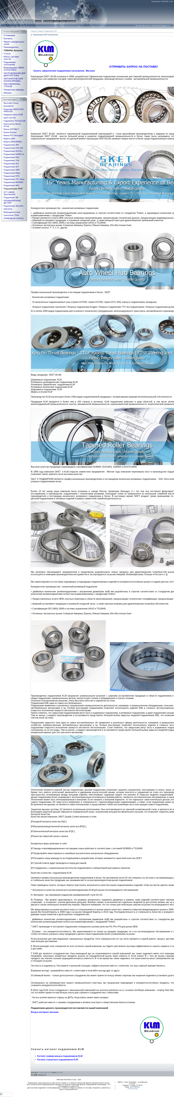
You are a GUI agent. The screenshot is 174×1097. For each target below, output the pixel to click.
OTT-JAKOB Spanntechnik (9, 193)
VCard (130, 1088)
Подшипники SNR (11, 170)
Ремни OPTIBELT (11, 129)
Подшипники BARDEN (13, 182)
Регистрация (48, 21)
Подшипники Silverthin (13, 206)
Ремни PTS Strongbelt (13, 135)
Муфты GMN (9, 138)
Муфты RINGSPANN (13, 142)
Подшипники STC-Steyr (14, 179)
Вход (56, 21)
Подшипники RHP (13, 188)
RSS (168, 25)
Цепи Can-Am (10, 118)
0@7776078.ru (135, 1087)
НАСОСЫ (8, 209)
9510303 (60, 1072)
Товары (40, 31)
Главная (38, 21)
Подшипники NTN (11, 176)
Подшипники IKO (11, 163)
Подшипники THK (11, 160)
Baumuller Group (11, 103)
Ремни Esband (10, 132)
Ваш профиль (71, 21)
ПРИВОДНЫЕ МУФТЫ (13, 218)
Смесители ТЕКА (11, 215)
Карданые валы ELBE (13, 114)
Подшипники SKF (11, 145)
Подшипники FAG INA (13, 148)
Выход (63, 21)
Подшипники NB (11, 197)
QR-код (134, 1088)
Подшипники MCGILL (13, 151)
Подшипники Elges (12, 173)
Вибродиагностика (12, 212)
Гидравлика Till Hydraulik (14, 121)
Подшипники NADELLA (14, 154)
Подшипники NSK (11, 157)
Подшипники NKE (11, 185)
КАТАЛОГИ (8, 106)
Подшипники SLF (11, 167)
